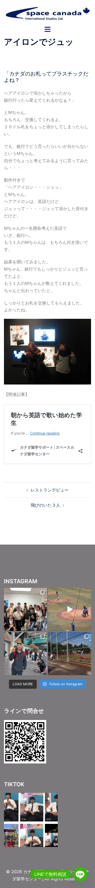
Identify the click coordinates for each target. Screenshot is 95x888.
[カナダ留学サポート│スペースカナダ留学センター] (47, 12)
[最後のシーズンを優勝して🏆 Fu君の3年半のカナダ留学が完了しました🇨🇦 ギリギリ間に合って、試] (69, 653)
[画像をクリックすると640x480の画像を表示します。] (47, 351)
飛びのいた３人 (45, 505)
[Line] (80, 874)
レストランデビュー (50, 490)
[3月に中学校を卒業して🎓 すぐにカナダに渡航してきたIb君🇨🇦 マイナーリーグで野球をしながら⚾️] (25, 609)
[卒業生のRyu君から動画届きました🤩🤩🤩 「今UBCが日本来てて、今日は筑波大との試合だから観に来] (69, 609)
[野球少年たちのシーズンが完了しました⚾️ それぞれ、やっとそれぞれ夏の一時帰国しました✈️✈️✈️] (25, 653)
